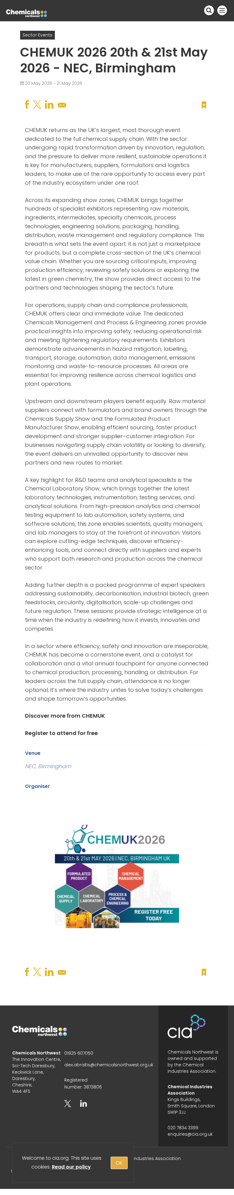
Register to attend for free (61, 733)
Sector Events (37, 35)
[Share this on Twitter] (38, 105)
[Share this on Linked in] (50, 105)
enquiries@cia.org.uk (190, 1134)
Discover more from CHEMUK (65, 715)
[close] (208, 93)
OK (119, 1162)
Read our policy (71, 1166)
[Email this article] (62, 107)
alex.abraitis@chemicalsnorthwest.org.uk (108, 1065)
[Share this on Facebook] (28, 105)
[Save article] (204, 105)
